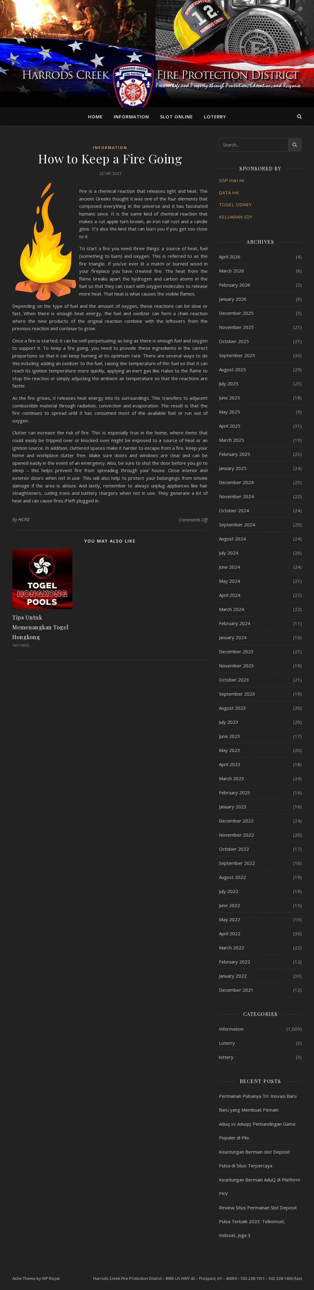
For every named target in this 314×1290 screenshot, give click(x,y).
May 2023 (229, 750)
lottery (226, 1057)
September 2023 (237, 694)
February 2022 (234, 962)
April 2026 (229, 257)
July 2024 (228, 553)
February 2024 (234, 623)
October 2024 (234, 510)
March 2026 (231, 271)
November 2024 (236, 496)
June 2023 (229, 736)
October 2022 (234, 849)
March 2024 (231, 609)
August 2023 (232, 708)
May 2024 (229, 581)
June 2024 (229, 567)
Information (131, 116)
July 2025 (228, 383)
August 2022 (232, 877)
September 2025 (237, 355)
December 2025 (236, 313)
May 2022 (229, 919)
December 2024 (236, 482)
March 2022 (231, 948)
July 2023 (228, 722)
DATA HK (229, 192)
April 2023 (229, 764)
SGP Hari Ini (231, 180)
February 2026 (234, 285)
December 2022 (236, 821)
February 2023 (234, 792)
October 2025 (234, 341)
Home (95, 116)
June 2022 (229, 905)
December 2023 (236, 651)
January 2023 (233, 806)
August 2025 (232, 369)
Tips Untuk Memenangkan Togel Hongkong (40, 627)
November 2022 (236, 835)
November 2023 (236, 665)
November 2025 (236, 327)
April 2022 (229, 933)
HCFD (23, 519)
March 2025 (231, 440)
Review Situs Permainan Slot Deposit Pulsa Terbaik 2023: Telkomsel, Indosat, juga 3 (258, 1221)
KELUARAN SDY (235, 217)
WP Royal (50, 1278)
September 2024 (237, 524)
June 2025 (229, 398)
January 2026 (233, 299)
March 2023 (231, 778)
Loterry (215, 116)
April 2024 (229, 595)
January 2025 (233, 468)
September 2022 (237, 863)
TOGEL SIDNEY (235, 204)
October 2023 (234, 680)
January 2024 (233, 637)
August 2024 (232, 539)
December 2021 (236, 990)
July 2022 (228, 891)
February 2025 (234, 454)
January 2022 (233, 976)
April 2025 (229, 426)
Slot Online (176, 116)
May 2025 (229, 412)
